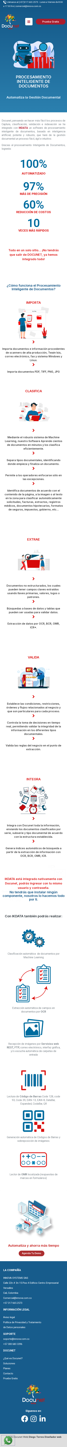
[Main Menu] (29, 21)
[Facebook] (24, 1418)
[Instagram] (33, 1418)
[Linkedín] (42, 1418)
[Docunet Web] (10, 22)
